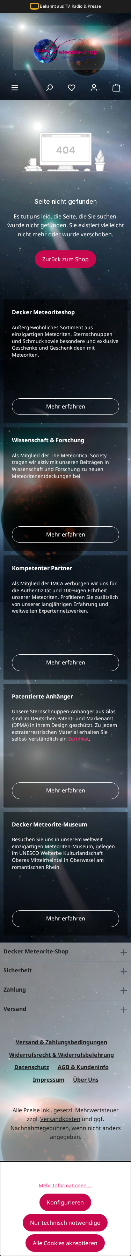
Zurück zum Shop (65, 259)
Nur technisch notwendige (65, 1223)
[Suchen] (49, 87)
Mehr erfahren (65, 406)
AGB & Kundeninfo (83, 1067)
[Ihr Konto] (94, 87)
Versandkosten (60, 1119)
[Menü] (14, 87)
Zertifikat (78, 738)
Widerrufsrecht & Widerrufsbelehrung (61, 1055)
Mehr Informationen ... (65, 1185)
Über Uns (86, 1079)
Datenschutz (31, 1067)
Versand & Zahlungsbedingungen (61, 1042)
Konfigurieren (65, 1202)
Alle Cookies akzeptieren (65, 1243)
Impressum (49, 1079)
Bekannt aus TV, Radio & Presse (70, 6)
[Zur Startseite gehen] (65, 48)
